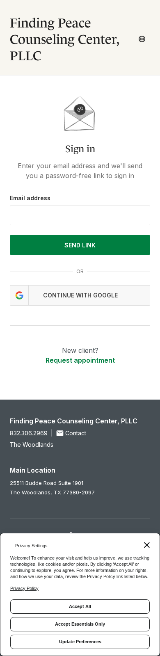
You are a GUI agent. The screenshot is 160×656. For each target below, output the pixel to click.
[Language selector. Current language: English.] (142, 39)
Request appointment (80, 360)
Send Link (80, 245)
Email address (30, 197)
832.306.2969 (29, 433)
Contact (75, 433)
